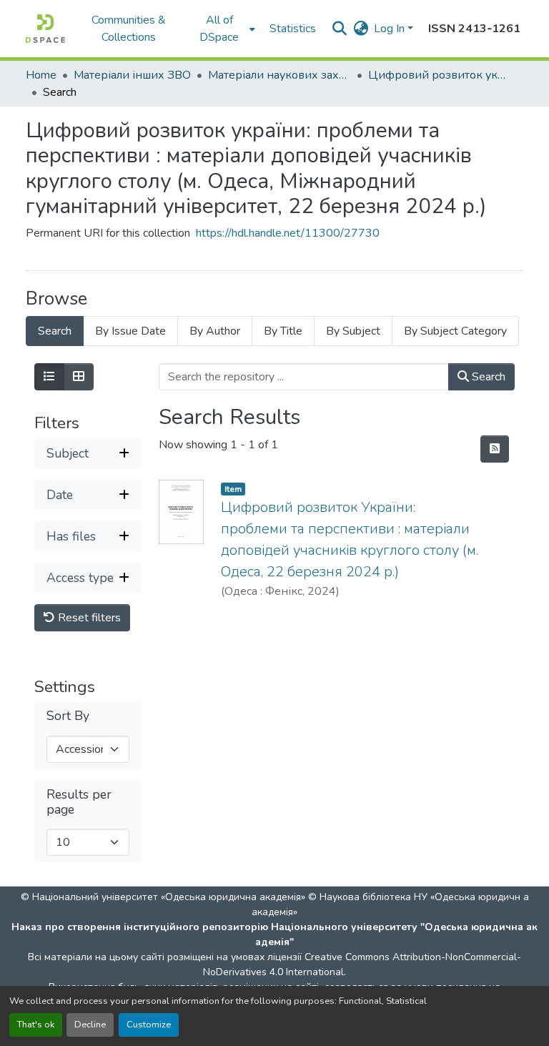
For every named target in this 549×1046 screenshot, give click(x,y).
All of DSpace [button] (219, 28)
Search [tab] (54, 331)
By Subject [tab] (353, 331)
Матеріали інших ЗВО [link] (132, 75)
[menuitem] (223, 28)
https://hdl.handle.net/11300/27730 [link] (288, 233)
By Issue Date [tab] (130, 331)
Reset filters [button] (88, 618)
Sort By (67, 716)
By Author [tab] (214, 331)
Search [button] (487, 377)
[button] (45, 28)
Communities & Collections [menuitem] (129, 28)
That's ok (35, 1024)
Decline (90, 1024)
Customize (149, 1024)
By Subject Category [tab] (455, 331)
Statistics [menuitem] (292, 28)
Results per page (79, 802)
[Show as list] (49, 376)
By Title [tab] (283, 331)
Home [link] (41, 75)
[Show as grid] (79, 376)
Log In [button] (390, 28)
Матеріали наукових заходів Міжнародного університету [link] (279, 75)
